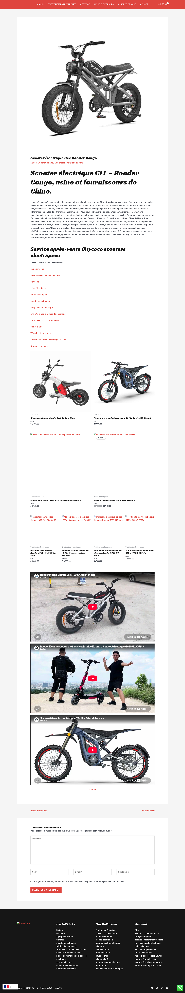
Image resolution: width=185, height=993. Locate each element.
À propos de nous (127, 4)
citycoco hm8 (102, 959)
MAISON (92, 790)
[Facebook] (152, 988)
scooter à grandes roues (146, 959)
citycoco (100, 946)
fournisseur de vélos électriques (71, 949)
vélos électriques (38, 288)
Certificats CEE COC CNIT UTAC (45, 320)
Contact (60, 940)
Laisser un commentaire (41, 163)
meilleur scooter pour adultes (148, 956)
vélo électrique (102, 949)
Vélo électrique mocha (40, 333)
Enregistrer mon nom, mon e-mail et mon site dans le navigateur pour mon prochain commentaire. (79, 881)
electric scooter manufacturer (149, 940)
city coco (34, 282)
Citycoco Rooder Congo (107, 933)
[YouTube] (167, 988)
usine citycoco (37, 269)
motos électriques (38, 294)
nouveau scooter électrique (147, 943)
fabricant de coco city (66, 946)
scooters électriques (40, 301)
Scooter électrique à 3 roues (148, 965)
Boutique (60, 933)
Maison (40, 4)
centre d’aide (36, 327)
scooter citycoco (64, 962)
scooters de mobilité (66, 968)
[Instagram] (162, 988)
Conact (144, 4)
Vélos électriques (104, 4)
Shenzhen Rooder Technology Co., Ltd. (48, 340)
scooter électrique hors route (148, 962)
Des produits (61, 163)
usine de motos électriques (69, 952)
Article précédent (37, 810)
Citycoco (85, 4)
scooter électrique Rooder (108, 943)
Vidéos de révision (104, 940)
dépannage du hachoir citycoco (45, 275)
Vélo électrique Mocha (145, 949)
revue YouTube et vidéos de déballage (47, 314)
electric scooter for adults (147, 933)
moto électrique (103, 952)
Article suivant (150, 810)
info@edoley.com (143, 936)
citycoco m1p (102, 956)
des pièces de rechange (41, 307)
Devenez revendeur (39, 346)
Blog (137, 930)
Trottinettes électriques (62, 4)
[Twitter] (157, 988)
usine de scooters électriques (109, 968)
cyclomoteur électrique (67, 965)
